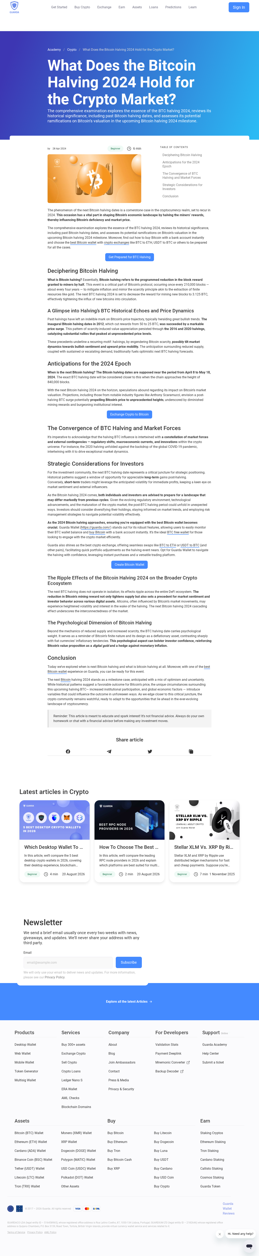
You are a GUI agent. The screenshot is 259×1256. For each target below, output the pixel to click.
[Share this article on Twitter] (150, 751)
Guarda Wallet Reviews (229, 1208)
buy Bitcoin (97, 532)
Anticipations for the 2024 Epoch (181, 164)
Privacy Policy (55, 977)
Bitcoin (66, 680)
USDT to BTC (189, 545)
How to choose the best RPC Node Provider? (149, 847)
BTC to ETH (167, 545)
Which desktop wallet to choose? (61, 847)
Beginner (115, 148)
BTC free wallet (178, 532)
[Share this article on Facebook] (68, 751)
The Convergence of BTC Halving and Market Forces (181, 176)
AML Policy (50, 1232)
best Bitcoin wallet (83, 242)
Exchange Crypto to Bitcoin (129, 414)
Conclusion (170, 196)
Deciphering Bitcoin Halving (182, 155)
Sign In (239, 7)
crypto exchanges (116, 242)
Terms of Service (16, 1232)
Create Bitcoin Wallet (129, 565)
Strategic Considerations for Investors (182, 187)
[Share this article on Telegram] (109, 751)
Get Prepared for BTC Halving (130, 257)
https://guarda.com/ (95, 527)
